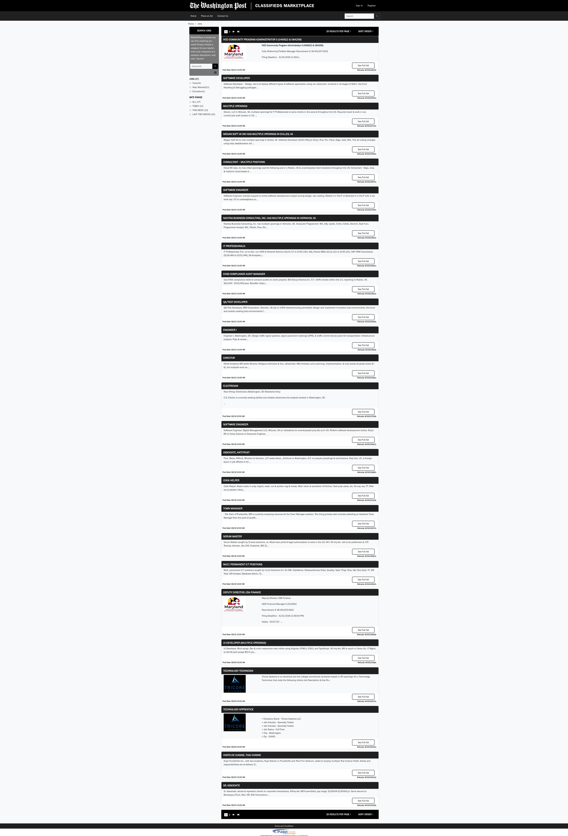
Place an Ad (207, 15)
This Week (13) (200, 110)
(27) (194, 79)
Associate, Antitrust (236, 452)
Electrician (230, 385)
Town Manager (232, 508)
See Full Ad (363, 65)
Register (372, 5)
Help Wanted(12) (200, 87)
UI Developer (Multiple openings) (244, 642)
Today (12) (197, 106)
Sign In (359, 5)
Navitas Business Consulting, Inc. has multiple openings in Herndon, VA (269, 218)
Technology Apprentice (238, 709)
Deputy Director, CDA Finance (242, 592)
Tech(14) (196, 83)
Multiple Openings (235, 106)
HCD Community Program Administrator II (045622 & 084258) (262, 39)
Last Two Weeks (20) (203, 114)
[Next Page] (233, 32)
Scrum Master (232, 536)
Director (229, 357)
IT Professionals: (234, 246)
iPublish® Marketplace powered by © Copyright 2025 (284, 832)
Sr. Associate (231, 785)
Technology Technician (238, 670)
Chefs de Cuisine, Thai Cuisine (242, 755)
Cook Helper (231, 480)
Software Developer (236, 78)
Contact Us (222, 15)
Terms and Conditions (284, 826)
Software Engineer (235, 189)
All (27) (196, 101)
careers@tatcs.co (247, 199)
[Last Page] (238, 32)
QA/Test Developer (235, 301)
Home (193, 15)
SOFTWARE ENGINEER (235, 424)
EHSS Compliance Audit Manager (244, 273)
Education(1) (198, 91)
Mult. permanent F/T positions (242, 564)
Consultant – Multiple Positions (244, 161)
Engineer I (230, 329)
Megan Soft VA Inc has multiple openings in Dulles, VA (258, 134)
